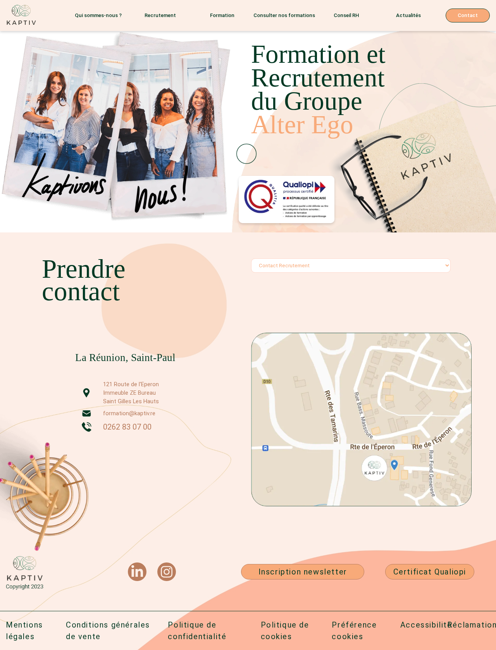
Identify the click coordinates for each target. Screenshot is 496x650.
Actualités (408, 15)
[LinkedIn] (137, 571)
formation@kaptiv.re (129, 413)
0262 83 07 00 (127, 427)
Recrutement (160, 15)
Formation (222, 15)
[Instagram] (166, 571)
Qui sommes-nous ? (98, 15)
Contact (468, 15)
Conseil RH (346, 15)
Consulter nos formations (284, 15)
